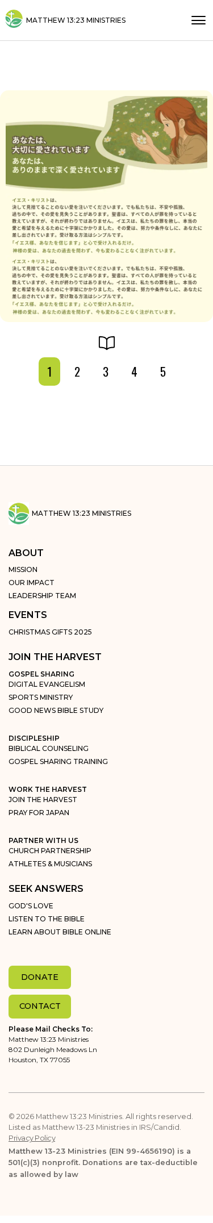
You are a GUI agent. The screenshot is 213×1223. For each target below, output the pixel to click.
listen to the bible (47, 919)
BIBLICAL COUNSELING (49, 748)
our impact (32, 582)
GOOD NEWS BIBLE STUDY (56, 710)
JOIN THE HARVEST (43, 799)
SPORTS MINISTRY (41, 697)
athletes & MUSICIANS (50, 863)
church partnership (50, 850)
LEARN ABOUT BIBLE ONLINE (60, 932)
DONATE (40, 977)
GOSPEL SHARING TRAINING (58, 761)
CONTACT (40, 1006)
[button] (199, 20)
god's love (31, 905)
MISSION (23, 569)
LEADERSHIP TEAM (42, 595)
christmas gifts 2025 (50, 632)
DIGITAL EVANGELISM (47, 684)
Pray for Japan (39, 812)
